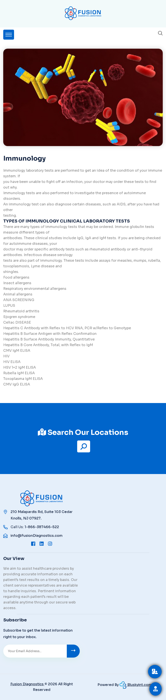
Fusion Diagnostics (27, 684)
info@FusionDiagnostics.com (36, 535)
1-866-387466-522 (42, 527)
